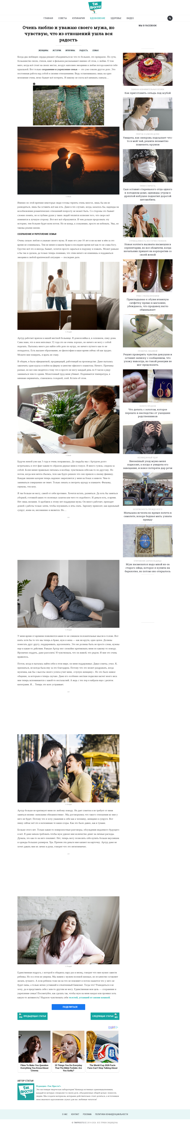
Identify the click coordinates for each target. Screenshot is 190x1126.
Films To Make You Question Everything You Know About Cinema (34, 1068)
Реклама (87, 1114)
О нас (64, 1114)
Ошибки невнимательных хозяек (147, 89)
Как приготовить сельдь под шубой (148, 92)
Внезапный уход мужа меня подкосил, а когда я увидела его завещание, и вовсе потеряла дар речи (147, 464)
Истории (57, 50)
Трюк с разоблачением (147, 296)
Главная (48, 18)
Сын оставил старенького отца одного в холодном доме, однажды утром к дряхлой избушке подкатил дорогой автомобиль (147, 194)
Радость (83, 50)
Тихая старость (148, 186)
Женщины (43, 50)
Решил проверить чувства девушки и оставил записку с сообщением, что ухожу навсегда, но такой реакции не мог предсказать (147, 359)
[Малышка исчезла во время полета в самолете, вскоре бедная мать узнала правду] (148, 490)
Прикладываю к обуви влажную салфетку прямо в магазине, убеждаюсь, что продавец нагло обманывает (148, 304)
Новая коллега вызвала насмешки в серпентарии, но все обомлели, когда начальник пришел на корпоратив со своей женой (148, 249)
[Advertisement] (68, 537)
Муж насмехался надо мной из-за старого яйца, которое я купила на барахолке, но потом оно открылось (148, 568)
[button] (34, 84)
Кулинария (78, 18)
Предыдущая (35, 1016)
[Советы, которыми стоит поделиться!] (95, 6)
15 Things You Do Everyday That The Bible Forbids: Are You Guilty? (68, 1068)
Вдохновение (97, 18)
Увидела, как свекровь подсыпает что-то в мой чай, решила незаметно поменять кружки (148, 141)
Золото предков (147, 406)
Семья (95, 50)
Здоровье (116, 18)
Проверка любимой (147, 351)
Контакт (75, 1114)
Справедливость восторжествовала (147, 241)
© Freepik (68, 332)
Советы (62, 18)
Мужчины (70, 50)
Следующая (102, 1016)
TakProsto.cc (80, 1123)
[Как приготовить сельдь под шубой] (148, 70)
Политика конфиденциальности (111, 1114)
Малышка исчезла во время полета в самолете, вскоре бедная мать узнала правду (148, 516)
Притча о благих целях (147, 134)
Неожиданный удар (148, 458)
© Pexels (68, 196)
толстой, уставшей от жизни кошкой (89, 997)
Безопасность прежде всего (147, 509)
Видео (130, 18)
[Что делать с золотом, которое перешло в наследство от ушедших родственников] (148, 386)
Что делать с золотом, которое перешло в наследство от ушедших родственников (147, 413)
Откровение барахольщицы (148, 561)
